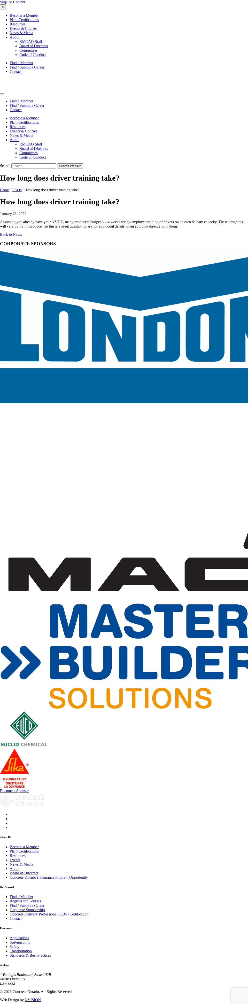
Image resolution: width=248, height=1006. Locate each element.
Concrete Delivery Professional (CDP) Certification (49, 914)
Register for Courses (25, 901)
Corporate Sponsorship (27, 910)
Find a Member (21, 63)
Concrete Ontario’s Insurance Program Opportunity (49, 877)
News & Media (21, 33)
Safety (14, 947)
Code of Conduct (32, 55)
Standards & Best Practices (30, 955)
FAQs (17, 190)
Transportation (21, 951)
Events (15, 860)
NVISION (33, 1000)
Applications (19, 938)
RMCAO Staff (30, 41)
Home (4, 190)
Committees (28, 50)
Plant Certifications (24, 20)
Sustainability (20, 942)
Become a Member (24, 15)
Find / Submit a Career (27, 67)
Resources (17, 24)
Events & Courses (23, 28)
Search (5, 166)
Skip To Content (12, 2)
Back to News (11, 234)
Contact (16, 71)
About (14, 37)
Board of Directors (33, 46)
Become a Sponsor (14, 791)
